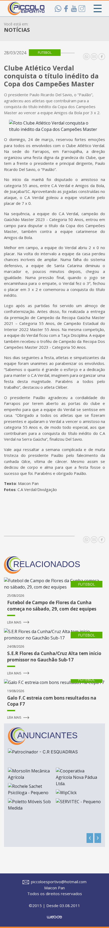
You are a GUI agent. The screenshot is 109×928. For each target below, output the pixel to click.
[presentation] (90, 838)
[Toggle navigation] (97, 8)
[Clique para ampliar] (54, 126)
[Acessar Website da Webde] (54, 914)
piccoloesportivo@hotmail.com (58, 881)
